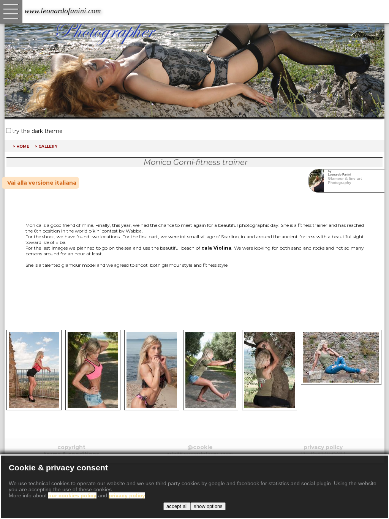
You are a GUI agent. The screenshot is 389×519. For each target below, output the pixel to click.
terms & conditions (71, 454)
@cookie (200, 447)
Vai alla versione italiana (41, 182)
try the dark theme (37, 131)
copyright (71, 447)
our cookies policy (72, 495)
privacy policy (323, 447)
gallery (47, 145)
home (22, 145)
